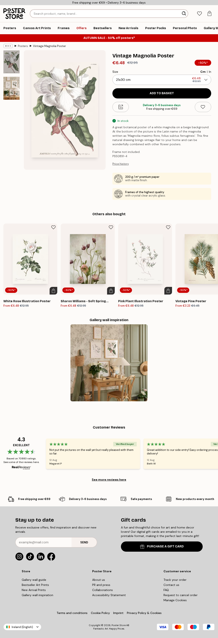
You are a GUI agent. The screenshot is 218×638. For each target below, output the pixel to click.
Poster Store (119, 625)
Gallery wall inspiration (37, 595)
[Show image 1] (11, 62)
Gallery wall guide (34, 580)
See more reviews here (109, 479)
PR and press (101, 585)
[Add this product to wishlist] (203, 107)
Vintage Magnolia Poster (49, 46)
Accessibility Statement (109, 595)
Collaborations (102, 590)
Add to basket (162, 93)
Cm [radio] (203, 72)
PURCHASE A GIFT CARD (165, 546)
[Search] (184, 13)
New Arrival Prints (34, 590)
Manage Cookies (175, 600)
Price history (120, 164)
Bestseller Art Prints (35, 585)
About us (98, 580)
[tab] (199, 13)
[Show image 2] (11, 88)
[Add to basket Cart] (53, 291)
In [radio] (210, 72)
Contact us (171, 585)
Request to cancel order (181, 595)
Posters (23, 46)
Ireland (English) (22, 627)
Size (115, 72)
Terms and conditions (72, 613)
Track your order (175, 580)
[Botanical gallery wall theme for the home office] (109, 362)
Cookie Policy (100, 613)
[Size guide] (120, 107)
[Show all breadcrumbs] (8, 46)
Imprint (118, 613)
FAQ (166, 590)
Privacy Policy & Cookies (144, 613)
